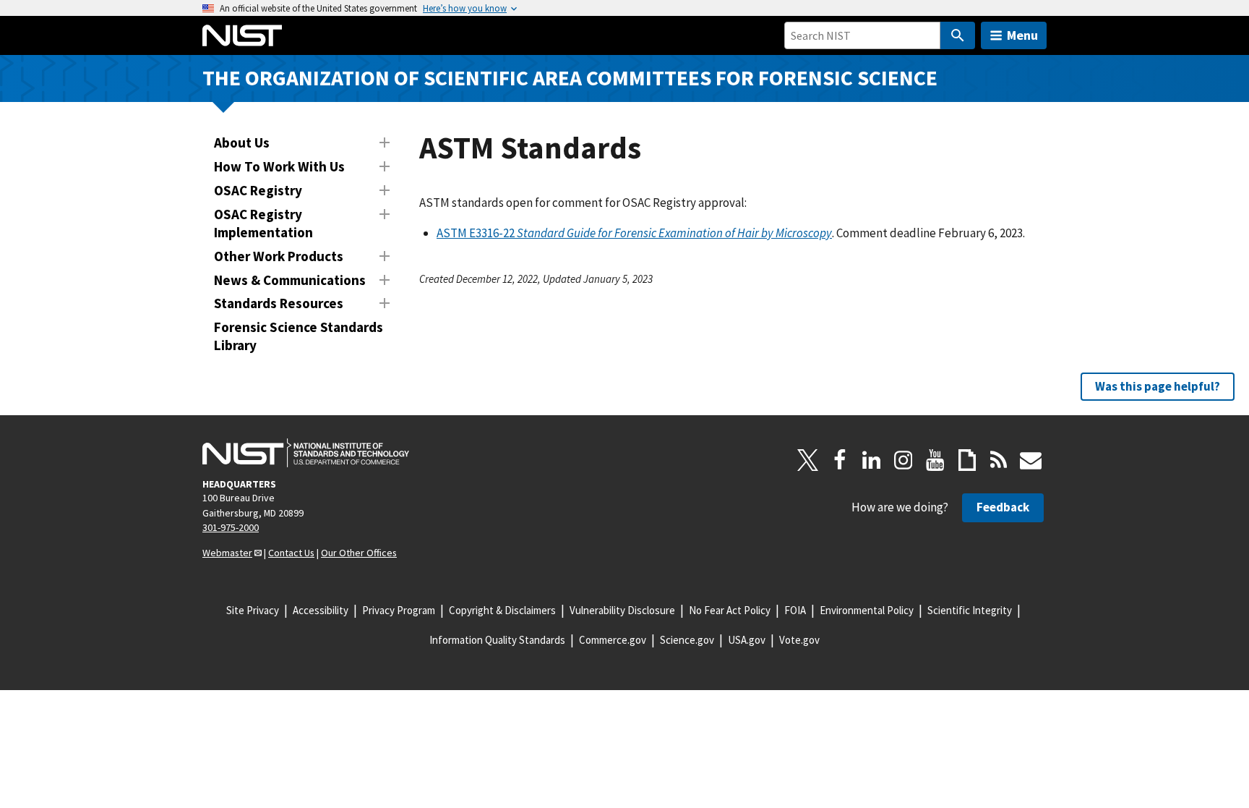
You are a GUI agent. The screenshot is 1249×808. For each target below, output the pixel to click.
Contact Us (291, 552)
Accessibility (320, 610)
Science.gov (687, 640)
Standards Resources (278, 303)
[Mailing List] (1031, 460)
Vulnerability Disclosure (622, 610)
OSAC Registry (258, 190)
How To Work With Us (279, 166)
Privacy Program (398, 610)
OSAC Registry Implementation (263, 223)
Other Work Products (278, 256)
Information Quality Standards (497, 640)
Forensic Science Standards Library (298, 336)
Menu (1022, 35)
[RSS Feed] (999, 460)
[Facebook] (840, 460)
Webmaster (227, 552)
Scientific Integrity (969, 610)
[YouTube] (935, 460)
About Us (242, 142)
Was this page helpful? (1157, 386)
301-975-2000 (230, 527)
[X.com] (808, 460)
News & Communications (290, 280)
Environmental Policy (867, 610)
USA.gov (746, 640)
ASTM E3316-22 (634, 233)
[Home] (242, 35)
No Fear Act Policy (730, 610)
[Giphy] (967, 460)
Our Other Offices (359, 552)
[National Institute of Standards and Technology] (305, 452)
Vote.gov (799, 640)
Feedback (1003, 507)
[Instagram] (903, 460)
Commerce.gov (612, 640)
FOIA (795, 610)
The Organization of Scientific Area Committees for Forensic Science (569, 77)
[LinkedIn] (872, 460)
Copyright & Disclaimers (502, 610)
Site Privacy (252, 610)
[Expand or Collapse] (384, 142)
